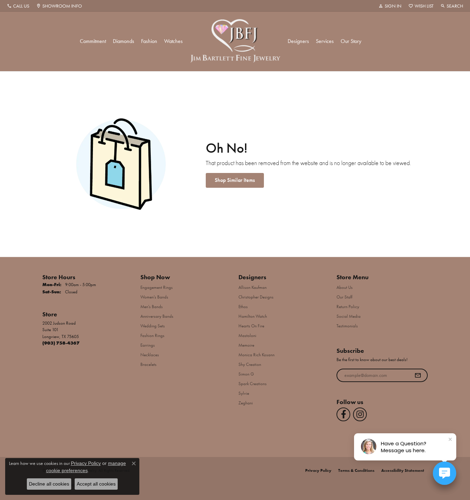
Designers (298, 41)
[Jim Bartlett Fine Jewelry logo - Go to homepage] (235, 41)
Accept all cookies (96, 484)
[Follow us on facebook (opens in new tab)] (343, 414)
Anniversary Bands (156, 316)
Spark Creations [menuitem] (252, 384)
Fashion (149, 41)
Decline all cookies (49, 484)
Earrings (147, 345)
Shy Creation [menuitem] (249, 364)
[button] (390, 6)
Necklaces (149, 355)
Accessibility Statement (402, 470)
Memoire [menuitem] (246, 345)
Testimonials (347, 326)
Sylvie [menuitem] (243, 393)
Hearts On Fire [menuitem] (251, 326)
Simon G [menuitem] (246, 374)
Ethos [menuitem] (243, 306)
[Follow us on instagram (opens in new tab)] (360, 414)
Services (325, 41)
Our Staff (344, 297)
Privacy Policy (318, 470)
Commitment (93, 41)
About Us (345, 287)
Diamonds (123, 41)
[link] (18, 6)
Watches (173, 41)
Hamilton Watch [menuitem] (252, 316)
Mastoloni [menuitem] (247, 335)
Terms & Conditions (356, 470)
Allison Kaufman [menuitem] (252, 287)
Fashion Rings (152, 335)
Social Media (349, 316)
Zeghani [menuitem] (245, 403)
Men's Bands (151, 306)
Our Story (351, 41)
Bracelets (148, 364)
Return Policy (348, 306)
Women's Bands (154, 297)
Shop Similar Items (235, 180)
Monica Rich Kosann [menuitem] (256, 355)
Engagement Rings (156, 287)
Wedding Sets (152, 326)
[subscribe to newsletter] (417, 375)
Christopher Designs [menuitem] (256, 297)
